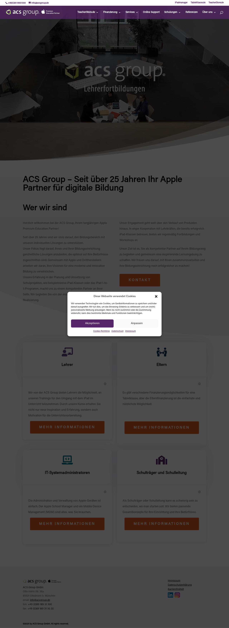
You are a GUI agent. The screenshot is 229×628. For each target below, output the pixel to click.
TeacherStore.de (216, 3)
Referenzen (192, 12)
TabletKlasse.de (198, 3)
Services (130, 12)
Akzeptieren (92, 323)
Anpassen (137, 323)
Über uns (207, 12)
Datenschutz (117, 331)
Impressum (130, 331)
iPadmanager (181, 3)
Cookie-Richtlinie (101, 331)
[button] (156, 296)
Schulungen (170, 12)
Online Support (151, 12)
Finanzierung (110, 12)
